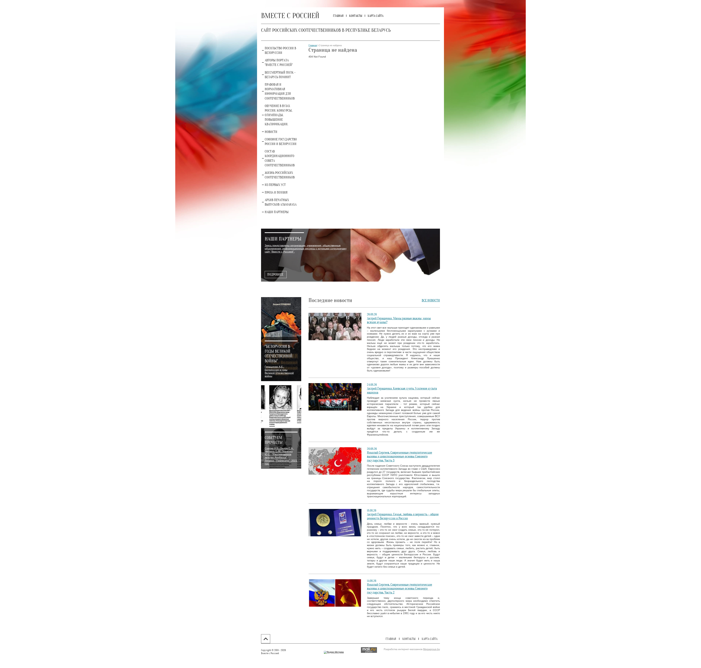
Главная (313, 45)
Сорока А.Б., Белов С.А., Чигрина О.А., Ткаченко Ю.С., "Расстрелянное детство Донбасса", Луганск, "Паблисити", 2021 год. (281, 456)
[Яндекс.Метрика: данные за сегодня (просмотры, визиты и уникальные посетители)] (334, 652)
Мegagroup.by (431, 649)
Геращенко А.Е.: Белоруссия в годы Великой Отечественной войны (279, 371)
